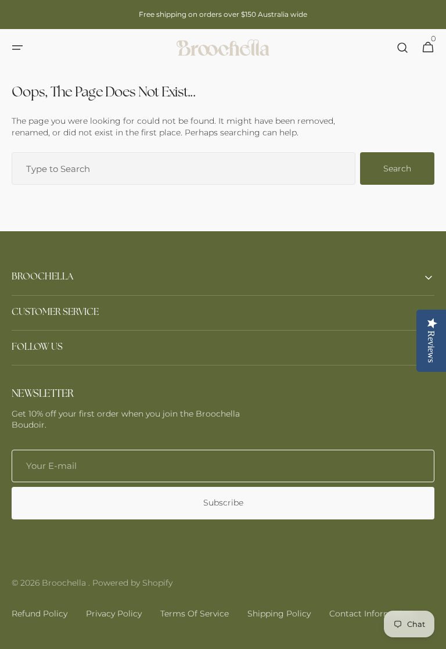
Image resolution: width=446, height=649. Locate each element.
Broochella (65, 583)
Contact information (371, 613)
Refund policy (39, 613)
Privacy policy (114, 613)
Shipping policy (279, 613)
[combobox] (183, 168)
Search (397, 168)
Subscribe (223, 502)
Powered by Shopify (132, 583)
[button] (17, 47)
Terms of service (194, 613)
